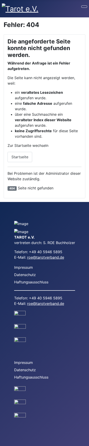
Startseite (19, 157)
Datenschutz (25, 274)
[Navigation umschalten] (84, 6)
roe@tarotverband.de (45, 257)
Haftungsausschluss (31, 282)
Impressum (23, 267)
